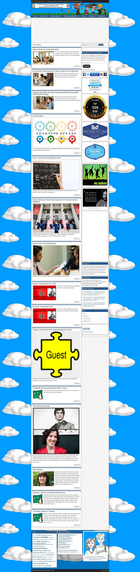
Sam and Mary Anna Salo (41, 406)
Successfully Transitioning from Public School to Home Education (55, 71)
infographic (39, 557)
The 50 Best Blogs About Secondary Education (95, 558)
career (46, 535)
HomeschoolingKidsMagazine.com (67, 534)
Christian (37, 537)
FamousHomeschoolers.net (65, 538)
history (48, 541)
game (48, 539)
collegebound (51, 537)
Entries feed (86, 316)
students (50, 561)
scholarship (49, 559)
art (36, 535)
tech (54, 561)
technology (37, 563)
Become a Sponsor (63, 550)
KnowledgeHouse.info (63, 547)
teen (43, 563)
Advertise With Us (73, 550)
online (39, 559)
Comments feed (86, 318)
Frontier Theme (104, 570)
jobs (46, 557)
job (43, 557)
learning (49, 557)
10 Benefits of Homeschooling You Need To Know (50, 388)
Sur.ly (98, 89)
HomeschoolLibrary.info (64, 536)
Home (35, 16)
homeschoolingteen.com (95, 85)
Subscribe (86, 66)
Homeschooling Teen (38, 1)
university (48, 565)
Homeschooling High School (71, 16)
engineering (41, 539)
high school (42, 542)
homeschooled (49, 544)
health (35, 541)
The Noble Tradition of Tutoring (44, 511)
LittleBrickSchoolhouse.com (65, 541)
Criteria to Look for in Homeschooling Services (49, 493)
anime (34, 535)
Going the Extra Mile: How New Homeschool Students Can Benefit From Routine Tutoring (55, 93)
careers (50, 535)
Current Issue (43, 16)
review (43, 559)
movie (34, 559)
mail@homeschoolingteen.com (71, 552)
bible (38, 535)
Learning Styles (38, 116)
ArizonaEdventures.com (64, 544)
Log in (84, 313)
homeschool (39, 543)
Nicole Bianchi (38, 470)
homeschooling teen (39, 553)
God (51, 539)
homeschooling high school (42, 550)
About (83, 16)
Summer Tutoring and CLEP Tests (44, 284)
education (36, 539)
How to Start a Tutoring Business (44, 243)
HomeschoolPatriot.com (64, 539)
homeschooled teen (38, 546)
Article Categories (55, 16)
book (42, 535)
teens (43, 565)
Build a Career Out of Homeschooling (45, 49)
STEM (45, 561)
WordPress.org (86, 321)
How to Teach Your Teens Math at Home (47, 158)
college (44, 537)
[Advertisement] (70, 30)
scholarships (35, 561)
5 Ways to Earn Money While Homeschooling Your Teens (52, 330)
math (52, 557)
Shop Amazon (101, 16)
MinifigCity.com (62, 542)
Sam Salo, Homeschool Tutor (43, 307)
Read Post (76, 66)
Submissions (92, 16)
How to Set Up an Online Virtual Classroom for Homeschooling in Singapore (55, 201)
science (40, 561)
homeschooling (40, 548)
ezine (45, 539)
